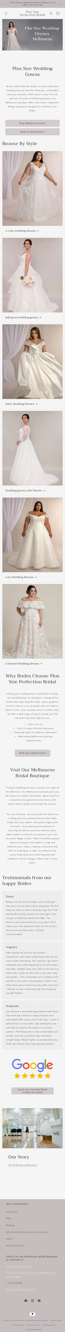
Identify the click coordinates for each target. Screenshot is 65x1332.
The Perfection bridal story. (22, 1165)
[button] (6, 13)
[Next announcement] (59, 4)
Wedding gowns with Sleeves (23, 490)
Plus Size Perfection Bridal (20, 1320)
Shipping (10, 1225)
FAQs (8, 1218)
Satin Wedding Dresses (19, 404)
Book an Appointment (33, 132)
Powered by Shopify (40, 1320)
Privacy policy (18, 1325)
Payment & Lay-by (15, 1245)
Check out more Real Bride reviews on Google (32, 1090)
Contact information (34, 1330)
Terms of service (33, 1325)
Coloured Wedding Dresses (22, 663)
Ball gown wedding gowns (21, 317)
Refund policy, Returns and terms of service (27, 1232)
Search (9, 1239)
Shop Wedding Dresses (32, 123)
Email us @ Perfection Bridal (21, 1289)
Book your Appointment (32, 753)
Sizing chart (12, 1212)
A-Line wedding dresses (20, 231)
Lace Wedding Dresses (19, 577)
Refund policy (56, 1320)
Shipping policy (49, 1325)
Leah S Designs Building (18, 1266)
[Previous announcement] (5, 4)
